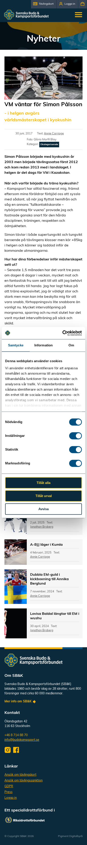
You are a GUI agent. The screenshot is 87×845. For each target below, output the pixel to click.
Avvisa (43, 509)
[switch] (75, 435)
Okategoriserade (49, 144)
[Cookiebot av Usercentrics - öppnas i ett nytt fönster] (62, 333)
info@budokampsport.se (21, 740)
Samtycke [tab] (15, 345)
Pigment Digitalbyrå (70, 836)
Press (8, 792)
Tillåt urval (43, 496)
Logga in (10, 798)
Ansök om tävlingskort (20, 775)
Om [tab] (71, 345)
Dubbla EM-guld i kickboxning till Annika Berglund (49, 579)
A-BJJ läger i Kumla (46, 545)
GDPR (8, 786)
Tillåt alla (43, 483)
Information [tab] (43, 345)
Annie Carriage (54, 133)
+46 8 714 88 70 (16, 735)
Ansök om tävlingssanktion (23, 780)
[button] (43, 4)
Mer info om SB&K (17, 701)
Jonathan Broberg (41, 526)
